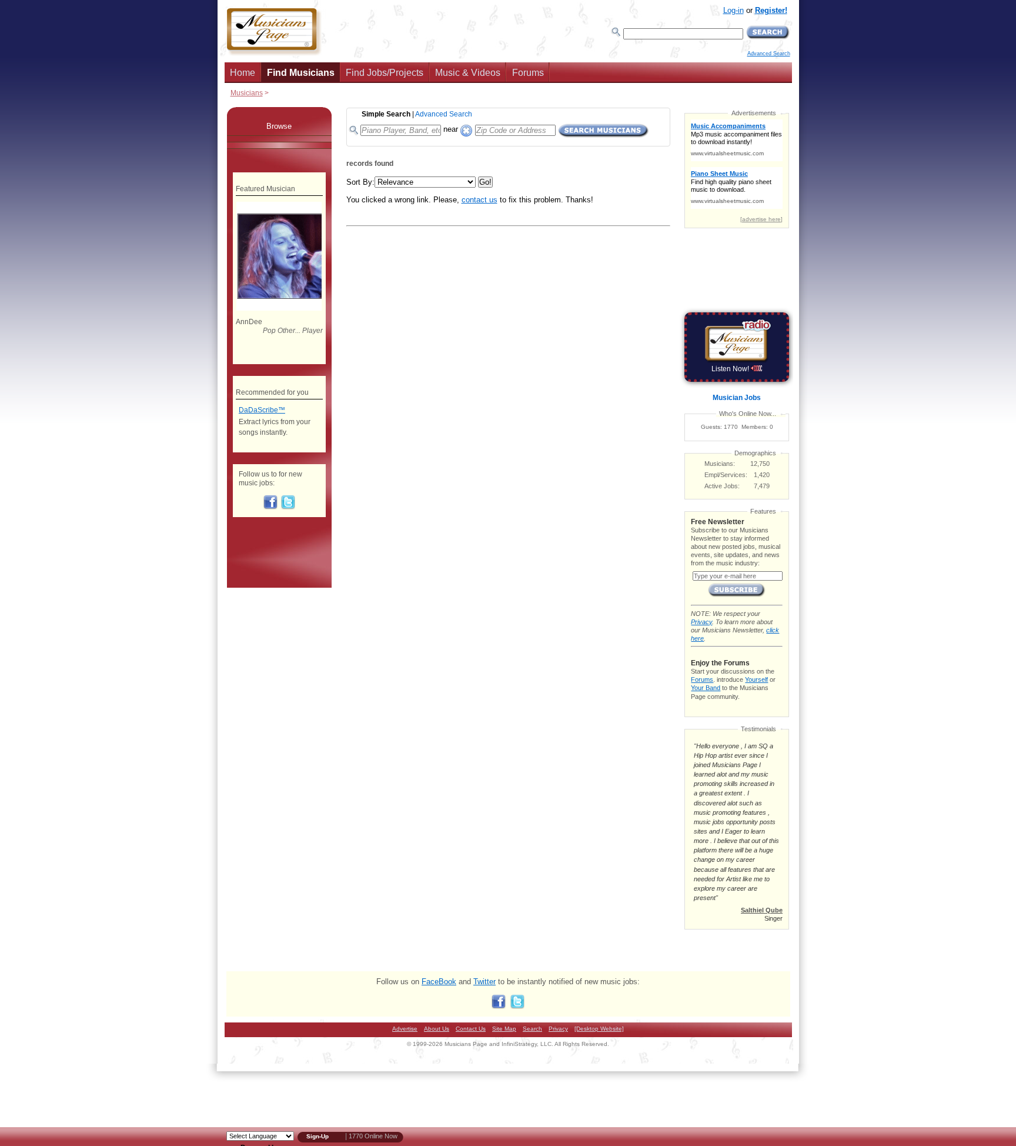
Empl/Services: (725, 474)
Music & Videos (467, 73)
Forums (528, 73)
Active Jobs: (722, 485)
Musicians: (719, 463)
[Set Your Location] (466, 128)
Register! (771, 10)
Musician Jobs (737, 398)
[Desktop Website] (599, 1028)
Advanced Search (768, 53)
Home (242, 73)
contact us (479, 199)
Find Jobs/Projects (384, 73)
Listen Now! (731, 369)
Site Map (504, 1028)
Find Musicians (301, 73)
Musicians (246, 92)
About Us (436, 1028)
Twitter (484, 981)
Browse (279, 126)
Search (532, 1028)
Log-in (733, 10)
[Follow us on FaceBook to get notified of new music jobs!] (270, 507)
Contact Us (471, 1028)
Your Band (705, 687)
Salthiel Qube (762, 910)
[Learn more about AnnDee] (279, 308)
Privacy (701, 621)
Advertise (404, 1028)
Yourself (756, 679)
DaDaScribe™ (262, 410)
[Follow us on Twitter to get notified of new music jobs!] (288, 507)
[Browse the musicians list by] (279, 139)
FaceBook (439, 981)
